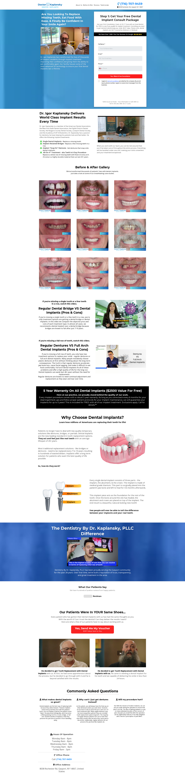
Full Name (101, 44)
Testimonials (104, 5)
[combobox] (100, 68)
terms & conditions (113, 81)
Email (100, 54)
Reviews (96, 5)
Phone (100, 64)
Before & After (88, 5)
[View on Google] (45, 628)
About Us (79, 5)
